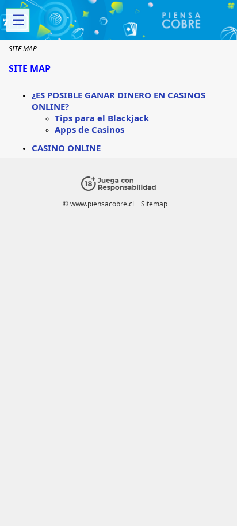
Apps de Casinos (89, 129)
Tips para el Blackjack (102, 118)
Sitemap (154, 204)
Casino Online (66, 147)
